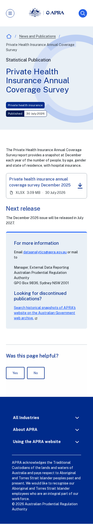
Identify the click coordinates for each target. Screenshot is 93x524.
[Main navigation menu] (10, 13)
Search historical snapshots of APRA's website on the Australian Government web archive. (45, 313)
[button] (46, 418)
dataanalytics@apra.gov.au (45, 252)
